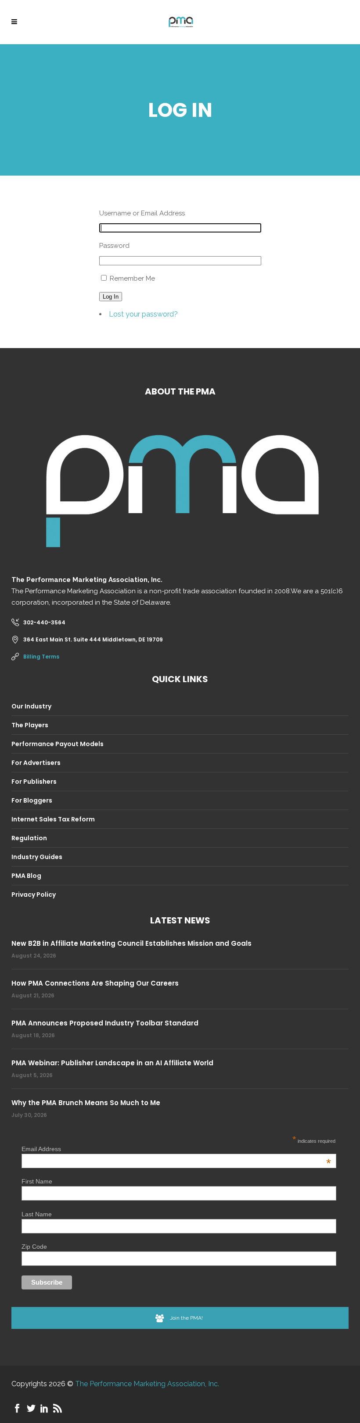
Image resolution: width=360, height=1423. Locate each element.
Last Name (37, 1214)
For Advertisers (36, 762)
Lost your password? (143, 314)
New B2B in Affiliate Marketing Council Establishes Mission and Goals (131, 943)
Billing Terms (41, 656)
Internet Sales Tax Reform (53, 819)
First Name (37, 1181)
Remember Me (132, 278)
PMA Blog (26, 875)
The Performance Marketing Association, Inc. (147, 1384)
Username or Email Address (142, 213)
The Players (29, 725)
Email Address (176, 1148)
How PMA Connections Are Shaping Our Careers (95, 983)
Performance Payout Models (57, 744)
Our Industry (31, 706)
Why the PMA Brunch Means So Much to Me (85, 1102)
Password (114, 246)
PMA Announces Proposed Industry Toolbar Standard (104, 1023)
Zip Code (34, 1246)
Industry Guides (36, 856)
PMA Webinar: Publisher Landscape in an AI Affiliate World (112, 1062)
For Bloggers (31, 800)
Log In (111, 296)
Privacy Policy (33, 894)
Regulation (29, 838)
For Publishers (34, 781)
